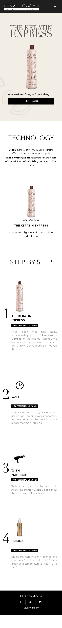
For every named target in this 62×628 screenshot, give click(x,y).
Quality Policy (31, 608)
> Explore (31, 101)
